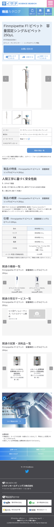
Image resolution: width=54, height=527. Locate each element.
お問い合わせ (27, 49)
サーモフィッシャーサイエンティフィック (33, 130)
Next (48, 79)
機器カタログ (17, 11)
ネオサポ (13, 458)
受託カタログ (13, 454)
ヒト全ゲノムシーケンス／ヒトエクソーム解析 (18, 314)
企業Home (13, 449)
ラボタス (41, 454)
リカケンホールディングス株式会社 (17, 484)
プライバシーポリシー (18, 518)
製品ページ (23, 139)
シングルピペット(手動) (31, 43)
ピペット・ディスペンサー (12, 43)
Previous (6, 79)
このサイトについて (35, 518)
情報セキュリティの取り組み (26, 520)
